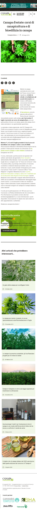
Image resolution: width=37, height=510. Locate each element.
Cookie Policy (25, 485)
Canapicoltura (12, 35)
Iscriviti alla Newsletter (20, 14)
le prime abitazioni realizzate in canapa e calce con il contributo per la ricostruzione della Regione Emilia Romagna (18, 173)
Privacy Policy (17, 485)
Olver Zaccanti (25, 158)
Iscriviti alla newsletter (9, 230)
